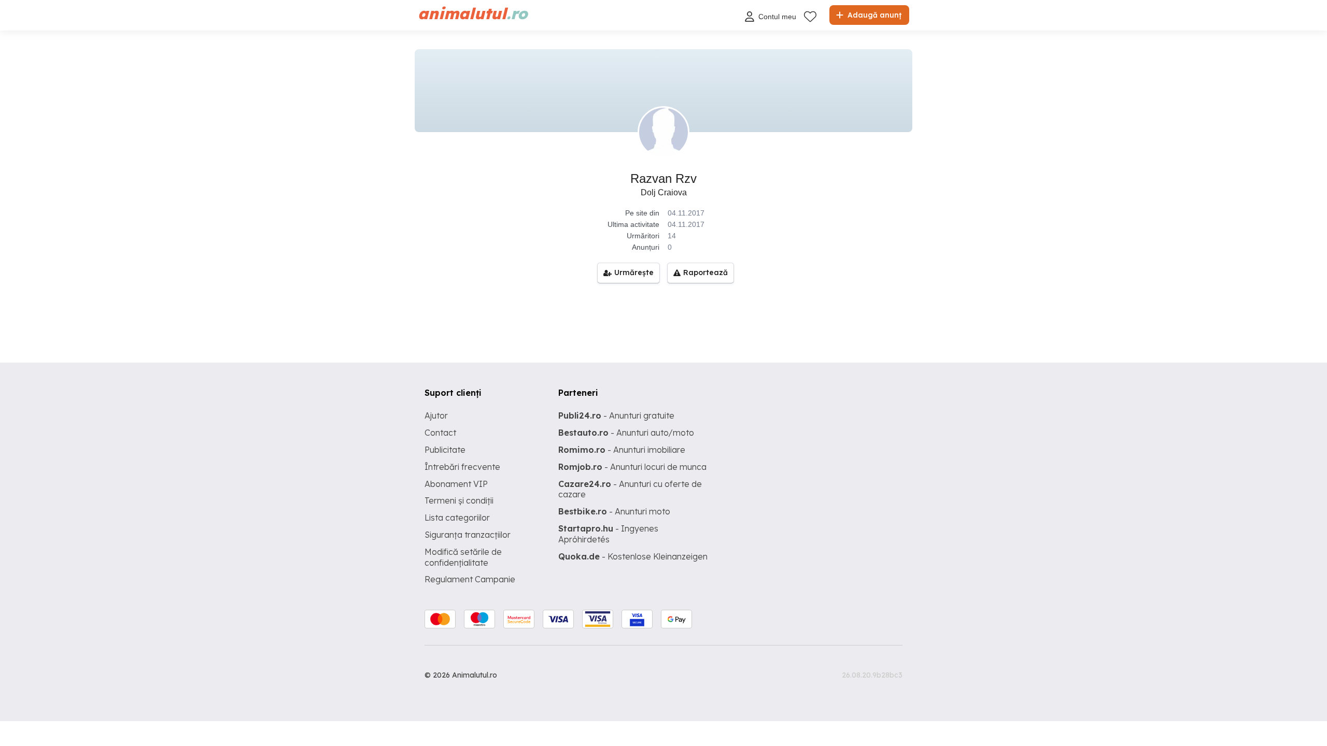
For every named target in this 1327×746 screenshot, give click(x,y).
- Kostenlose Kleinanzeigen (633, 556)
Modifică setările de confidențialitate (463, 557)
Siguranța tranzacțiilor (468, 534)
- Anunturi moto (614, 511)
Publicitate (445, 449)
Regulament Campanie (470, 579)
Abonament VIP (456, 484)
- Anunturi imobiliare (621, 449)
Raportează (705, 272)
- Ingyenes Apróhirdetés (608, 533)
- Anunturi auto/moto (626, 432)
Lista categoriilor (457, 517)
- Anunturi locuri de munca (632, 467)
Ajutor (436, 415)
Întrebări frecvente (462, 467)
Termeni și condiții (459, 500)
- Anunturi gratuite (616, 415)
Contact (440, 432)
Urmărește (634, 272)
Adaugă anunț (873, 15)
